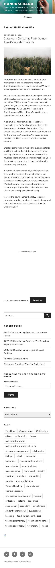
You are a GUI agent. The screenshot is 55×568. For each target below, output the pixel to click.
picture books (32, 486)
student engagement (15, 511)
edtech (19, 456)
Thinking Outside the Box (16, 359)
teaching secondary (14, 526)
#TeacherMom (26, 431)
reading (37, 496)
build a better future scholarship (20, 446)
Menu (29, 17)
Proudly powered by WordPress (17, 561)
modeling (21, 476)
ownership (34, 476)
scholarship (10, 506)
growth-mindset (29, 466)
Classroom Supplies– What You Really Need (24, 364)
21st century (42, 431)
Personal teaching (13, 486)
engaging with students (31, 461)
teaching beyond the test (29, 516)
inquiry (41, 471)
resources (33, 501)
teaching (9, 516)
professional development (17, 496)
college (8, 456)
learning (9, 476)
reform (21, 501)
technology (33, 526)
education (31, 456)
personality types (24, 481)
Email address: (11, 381)
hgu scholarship (12, 471)
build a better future (14, 441)
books (33, 436)
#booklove (10, 431)
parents (9, 481)
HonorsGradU (18, 4)
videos (45, 526)
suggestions (35, 511)
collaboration (38, 451)
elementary (10, 461)
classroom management (16, 451)
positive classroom (14, 491)
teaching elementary (15, 521)
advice (8, 436)
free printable (11, 466)
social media (39, 506)
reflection (10, 501)
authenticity (21, 436)
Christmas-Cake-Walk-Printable (16, 300)
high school (29, 471)
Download (37, 300)
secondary (25, 506)
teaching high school (38, 521)
